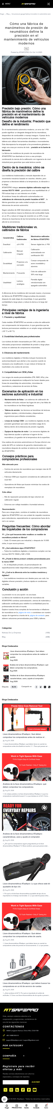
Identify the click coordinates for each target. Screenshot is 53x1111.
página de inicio (24, 612)
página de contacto (37, 615)
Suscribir (36, 1082)
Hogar (2, 14)
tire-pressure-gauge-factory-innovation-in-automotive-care (31, 14)
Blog (7, 14)
